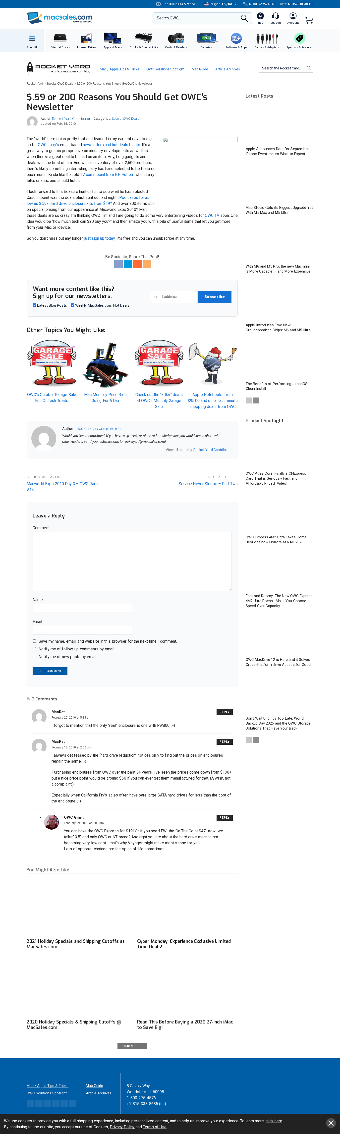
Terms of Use (155, 1127)
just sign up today (99, 238)
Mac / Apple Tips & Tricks (119, 69)
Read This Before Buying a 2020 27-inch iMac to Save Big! (185, 1024)
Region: (222, 4)
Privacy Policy (122, 1127)
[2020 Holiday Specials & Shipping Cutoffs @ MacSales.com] (77, 988)
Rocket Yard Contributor (71, 119)
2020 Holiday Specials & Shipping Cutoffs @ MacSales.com (74, 1024)
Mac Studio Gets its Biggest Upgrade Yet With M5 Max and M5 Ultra (279, 210)
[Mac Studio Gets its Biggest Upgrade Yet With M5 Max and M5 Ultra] (279, 183)
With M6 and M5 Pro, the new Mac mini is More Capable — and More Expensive (278, 269)
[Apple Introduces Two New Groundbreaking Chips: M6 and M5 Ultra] (279, 301)
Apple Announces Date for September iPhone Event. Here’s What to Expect (277, 151)
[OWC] (60, 18)
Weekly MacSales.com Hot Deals (101, 305)
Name (38, 599)
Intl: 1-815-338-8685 (296, 4)
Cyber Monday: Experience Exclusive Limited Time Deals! (184, 944)
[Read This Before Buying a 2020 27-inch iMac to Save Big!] (187, 988)
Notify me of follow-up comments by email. (77, 649)
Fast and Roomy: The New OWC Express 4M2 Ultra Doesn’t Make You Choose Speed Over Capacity (279, 601)
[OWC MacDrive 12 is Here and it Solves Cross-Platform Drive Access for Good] (279, 635)
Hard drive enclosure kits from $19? (81, 203)
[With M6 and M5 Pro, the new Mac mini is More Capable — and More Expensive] (279, 242)
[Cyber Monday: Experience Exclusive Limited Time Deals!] (187, 907)
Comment (41, 527)
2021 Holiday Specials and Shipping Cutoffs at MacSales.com (75, 944)
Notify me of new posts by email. (68, 656)
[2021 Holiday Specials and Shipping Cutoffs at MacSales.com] (77, 907)
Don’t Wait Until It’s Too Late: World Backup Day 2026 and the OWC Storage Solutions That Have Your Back (278, 723)
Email (37, 621)
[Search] (244, 19)
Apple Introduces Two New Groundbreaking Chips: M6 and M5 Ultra (278, 327)
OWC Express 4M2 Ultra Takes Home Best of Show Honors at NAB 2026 (276, 539)
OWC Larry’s (48, 144)
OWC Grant (74, 817)
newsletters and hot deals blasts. (112, 144)
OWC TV (212, 215)
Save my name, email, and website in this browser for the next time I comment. (108, 641)
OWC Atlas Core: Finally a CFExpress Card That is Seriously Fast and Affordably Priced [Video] (276, 478)
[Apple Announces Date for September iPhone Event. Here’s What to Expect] (279, 124)
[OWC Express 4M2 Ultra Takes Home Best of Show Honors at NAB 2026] (279, 513)
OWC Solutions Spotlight (165, 69)
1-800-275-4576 (262, 4)
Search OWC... (169, 18)
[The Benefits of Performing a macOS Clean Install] (279, 359)
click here (274, 1121)
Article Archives (227, 69)
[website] (64, 450)
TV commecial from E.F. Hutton (106, 174)
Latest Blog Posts (51, 305)
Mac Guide (200, 69)
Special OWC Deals (125, 118)
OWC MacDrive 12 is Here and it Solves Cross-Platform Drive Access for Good (278, 662)
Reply (225, 712)
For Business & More (179, 4)
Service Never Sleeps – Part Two (208, 483)
